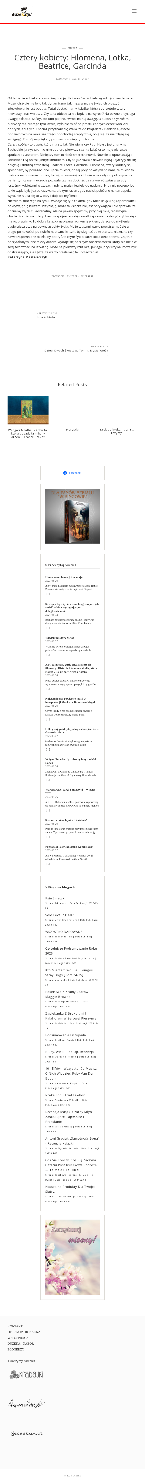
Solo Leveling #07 (59, 915)
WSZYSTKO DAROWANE (64, 932)
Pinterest (87, 276)
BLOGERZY (16, 1349)
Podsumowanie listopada (65, 1035)
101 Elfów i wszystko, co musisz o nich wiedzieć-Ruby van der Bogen (71, 1073)
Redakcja (62, 79)
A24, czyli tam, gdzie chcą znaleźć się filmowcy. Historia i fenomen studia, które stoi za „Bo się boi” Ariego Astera (71, 668)
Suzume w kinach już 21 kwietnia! (66, 820)
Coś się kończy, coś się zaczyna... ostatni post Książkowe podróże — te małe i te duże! (71, 1165)
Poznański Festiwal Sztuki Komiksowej (69, 846)
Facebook (58, 276)
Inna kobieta (46, 317)
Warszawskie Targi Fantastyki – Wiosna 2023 (70, 791)
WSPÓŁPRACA (18, 1338)
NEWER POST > (99, 346)
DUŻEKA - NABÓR (21, 1343)
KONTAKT (15, 1326)
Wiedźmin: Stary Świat (59, 637)
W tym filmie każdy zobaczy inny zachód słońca (70, 761)
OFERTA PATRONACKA (24, 1332)
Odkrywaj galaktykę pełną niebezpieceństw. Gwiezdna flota (72, 730)
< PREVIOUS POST (47, 313)
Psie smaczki (55, 898)
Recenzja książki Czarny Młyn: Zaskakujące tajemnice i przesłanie (69, 1117)
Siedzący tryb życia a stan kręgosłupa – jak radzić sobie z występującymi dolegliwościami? (72, 607)
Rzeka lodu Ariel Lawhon (65, 1095)
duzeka (72, 48)
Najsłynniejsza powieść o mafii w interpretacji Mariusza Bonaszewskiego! (70, 700)
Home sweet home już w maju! (64, 577)
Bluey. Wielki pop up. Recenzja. (70, 1052)
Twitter (72, 276)
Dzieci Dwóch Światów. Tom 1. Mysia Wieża (76, 350)
